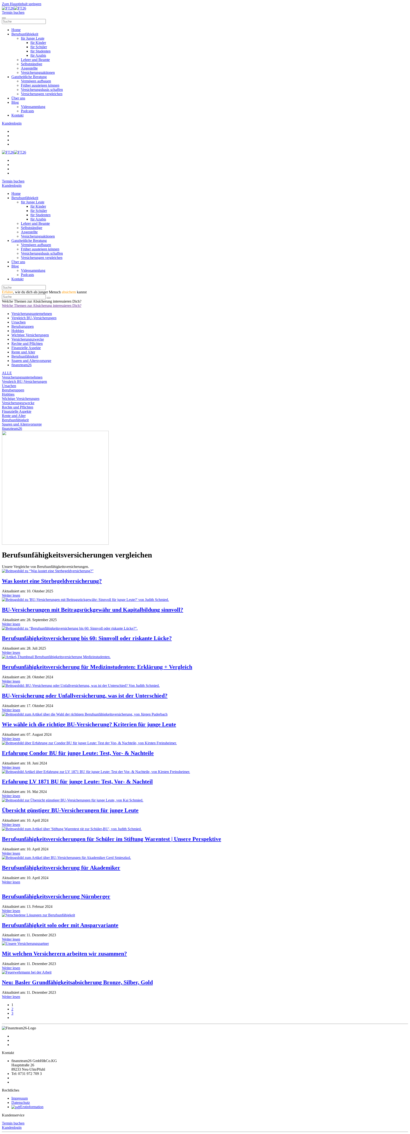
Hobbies (17, 331)
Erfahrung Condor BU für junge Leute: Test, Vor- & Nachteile (78, 753)
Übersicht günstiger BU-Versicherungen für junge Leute (70, 810)
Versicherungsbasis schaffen (42, 90)
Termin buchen (13, 1123)
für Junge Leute (32, 38)
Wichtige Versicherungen (30, 335)
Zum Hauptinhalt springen (21, 4)
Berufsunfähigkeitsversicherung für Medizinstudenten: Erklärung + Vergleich (97, 667)
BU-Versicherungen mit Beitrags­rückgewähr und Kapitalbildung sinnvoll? (92, 610)
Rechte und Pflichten (27, 344)
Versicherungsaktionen (38, 72)
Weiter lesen (11, 595)
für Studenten (40, 51)
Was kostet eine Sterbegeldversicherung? (52, 581)
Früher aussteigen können (40, 85)
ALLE (7, 373)
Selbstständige (31, 64)
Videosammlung (33, 107)
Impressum (19, 1098)
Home (16, 30)
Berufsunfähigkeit (24, 34)
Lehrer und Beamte (35, 60)
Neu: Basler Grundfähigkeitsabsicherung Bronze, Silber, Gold (77, 982)
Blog (15, 102)
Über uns (18, 98)
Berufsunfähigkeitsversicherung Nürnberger (56, 896)
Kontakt (17, 115)
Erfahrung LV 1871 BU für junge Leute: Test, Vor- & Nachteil (77, 781)
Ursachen (18, 322)
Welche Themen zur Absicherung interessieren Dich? (41, 306)
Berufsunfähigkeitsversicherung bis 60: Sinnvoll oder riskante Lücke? (87, 638)
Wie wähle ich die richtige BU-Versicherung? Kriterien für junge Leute (89, 724)
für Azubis (38, 55)
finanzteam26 (21, 365)
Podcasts (27, 111)
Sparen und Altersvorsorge (31, 361)
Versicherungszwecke (27, 339)
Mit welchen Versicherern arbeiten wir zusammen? (64, 954)
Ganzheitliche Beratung (29, 77)
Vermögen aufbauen (36, 81)
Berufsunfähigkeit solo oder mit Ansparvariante (60, 925)
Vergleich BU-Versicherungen (33, 318)
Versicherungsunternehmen (31, 314)
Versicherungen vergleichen (41, 94)
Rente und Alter (23, 352)
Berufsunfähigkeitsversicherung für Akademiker (61, 868)
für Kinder (38, 43)
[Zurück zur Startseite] (14, 8)
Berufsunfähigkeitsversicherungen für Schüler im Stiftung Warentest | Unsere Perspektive (111, 839)
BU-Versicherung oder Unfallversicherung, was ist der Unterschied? (85, 696)
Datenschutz (20, 1103)
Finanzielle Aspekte (26, 348)
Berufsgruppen (22, 326)
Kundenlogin (12, 1127)
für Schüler (38, 47)
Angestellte (29, 68)
